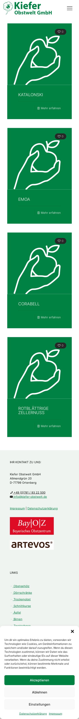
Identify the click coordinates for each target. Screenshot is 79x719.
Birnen (17, 619)
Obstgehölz (21, 586)
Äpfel (17, 612)
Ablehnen (39, 692)
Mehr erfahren (51, 108)
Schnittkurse (22, 606)
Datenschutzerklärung (33, 713)
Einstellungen (39, 704)
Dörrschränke (22, 592)
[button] (72, 631)
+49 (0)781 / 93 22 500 (29, 492)
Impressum (55, 713)
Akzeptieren (39, 680)
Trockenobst (22, 599)
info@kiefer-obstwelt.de (30, 496)
